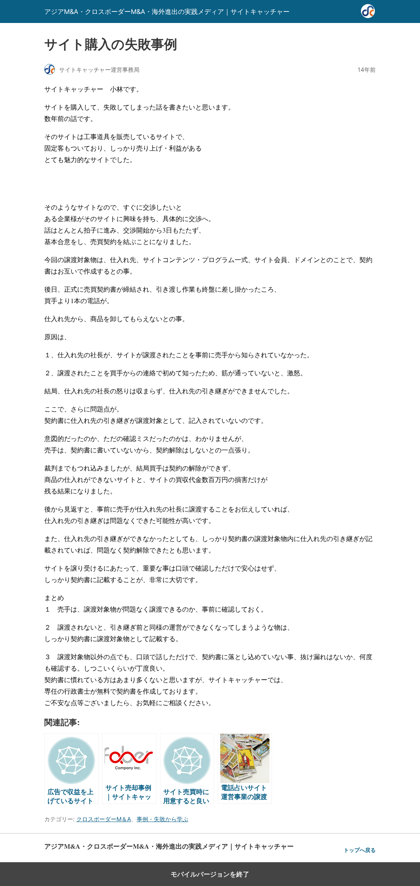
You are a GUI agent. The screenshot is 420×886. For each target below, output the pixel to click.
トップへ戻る (360, 850)
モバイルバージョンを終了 (210, 874)
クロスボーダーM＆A (103, 818)
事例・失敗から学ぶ (162, 818)
